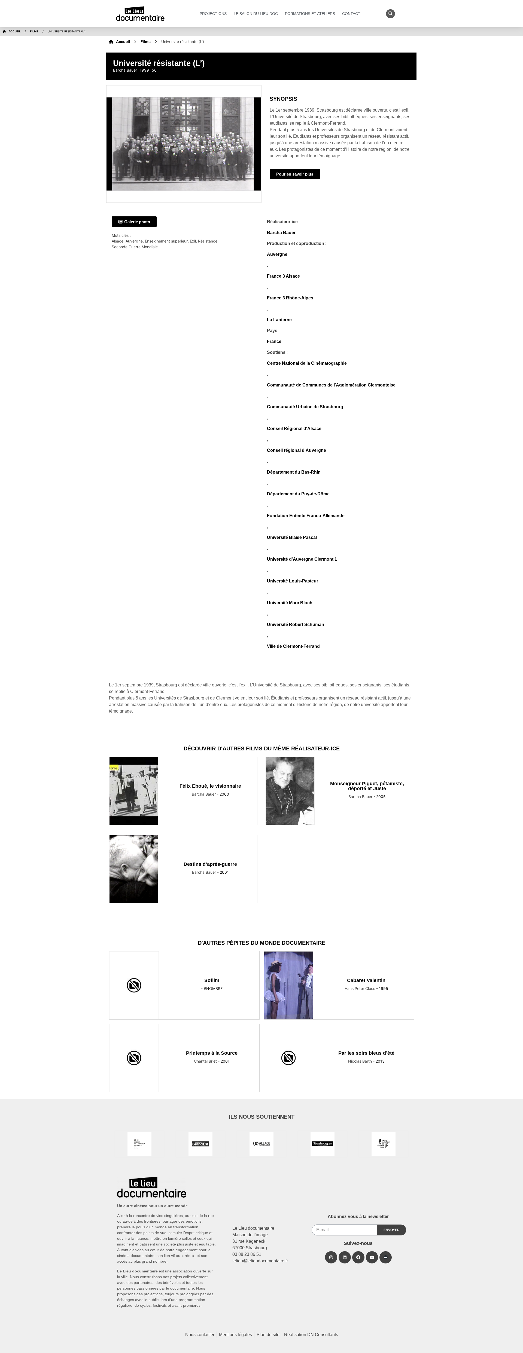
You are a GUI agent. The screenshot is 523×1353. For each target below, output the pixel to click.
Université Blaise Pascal (292, 537)
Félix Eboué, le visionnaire (210, 786)
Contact (351, 13)
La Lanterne (279, 319)
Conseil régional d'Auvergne (296, 450)
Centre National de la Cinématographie (307, 363)
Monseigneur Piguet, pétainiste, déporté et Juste (367, 786)
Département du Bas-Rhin (294, 472)
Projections (213, 13)
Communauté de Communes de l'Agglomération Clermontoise (331, 385)
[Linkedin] (345, 1257)
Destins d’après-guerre (210, 864)
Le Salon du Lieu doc (256, 13)
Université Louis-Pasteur (292, 581)
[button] (390, 13)
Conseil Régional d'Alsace (294, 428)
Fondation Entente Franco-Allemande (306, 515)
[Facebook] (358, 1257)
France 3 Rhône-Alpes (290, 298)
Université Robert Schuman (295, 624)
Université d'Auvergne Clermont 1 (302, 559)
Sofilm (211, 980)
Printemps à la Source (212, 1053)
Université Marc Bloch (289, 602)
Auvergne (277, 254)
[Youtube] (372, 1257)
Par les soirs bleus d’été (366, 1053)
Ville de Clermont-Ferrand (293, 646)
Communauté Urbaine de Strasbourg (305, 406)
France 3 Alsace (283, 276)
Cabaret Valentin (366, 980)
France (274, 341)
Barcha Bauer (281, 232)
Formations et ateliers (310, 13)
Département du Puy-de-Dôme (298, 494)
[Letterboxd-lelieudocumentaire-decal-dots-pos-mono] (385, 1257)
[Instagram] (331, 1257)
